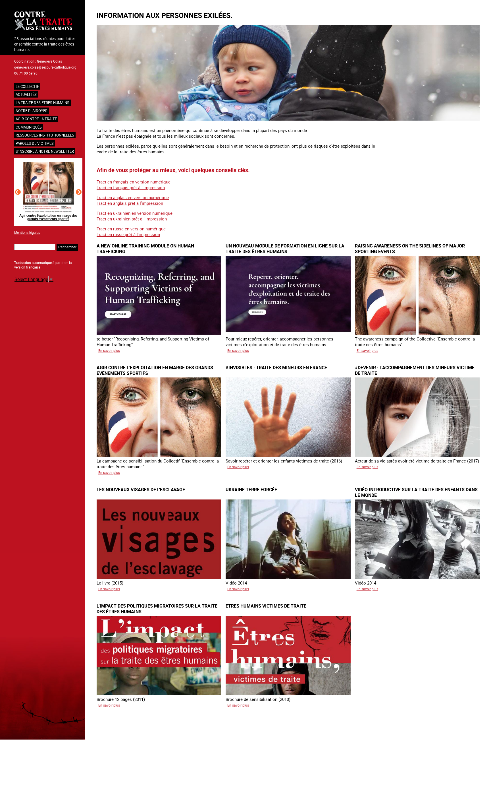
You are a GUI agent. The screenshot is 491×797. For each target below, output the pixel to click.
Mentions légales (27, 232)
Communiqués (29, 127)
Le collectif (27, 86)
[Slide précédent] (18, 192)
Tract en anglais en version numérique (133, 197)
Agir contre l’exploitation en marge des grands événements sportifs (48, 217)
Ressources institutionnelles (45, 135)
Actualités (26, 94)
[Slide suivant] (79, 192)
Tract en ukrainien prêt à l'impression (132, 219)
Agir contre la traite (36, 118)
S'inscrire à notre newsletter (45, 151)
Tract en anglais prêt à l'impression (130, 203)
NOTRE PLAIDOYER (31, 110)
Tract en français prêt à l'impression (131, 187)
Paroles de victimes (35, 143)
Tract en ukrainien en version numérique (134, 213)
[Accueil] (48, 21)
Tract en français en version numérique (133, 182)
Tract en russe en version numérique (131, 229)
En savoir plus (109, 350)
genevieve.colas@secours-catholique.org (45, 67)
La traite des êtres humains (42, 102)
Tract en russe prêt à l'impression (128, 234)
